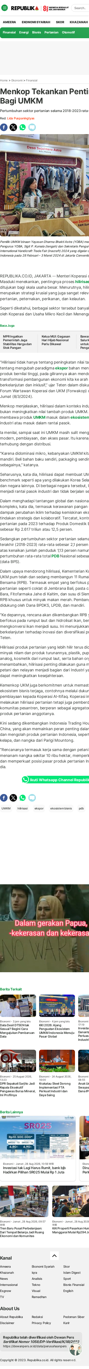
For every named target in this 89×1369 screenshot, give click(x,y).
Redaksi (37, 1317)
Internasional (8, 1285)
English (68, 1291)
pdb (81, 808)
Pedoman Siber (73, 1317)
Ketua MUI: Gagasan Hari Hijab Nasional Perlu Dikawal (56, 340)
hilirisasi (22, 808)
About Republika (11, 1317)
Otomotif (68, 32)
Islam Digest (71, 1272)
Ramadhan (39, 1297)
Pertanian (51, 32)
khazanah (79, 22)
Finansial (9, 32)
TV (2, 1297)
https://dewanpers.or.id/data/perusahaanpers (35, 1346)
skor (60, 22)
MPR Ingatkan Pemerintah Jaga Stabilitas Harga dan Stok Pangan (17, 342)
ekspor (61, 368)
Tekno (36, 1285)
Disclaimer (7, 1323)
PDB (55, 556)
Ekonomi (17, 80)
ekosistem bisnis (61, 808)
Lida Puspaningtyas (21, 118)
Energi (24, 32)
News (4, 1278)
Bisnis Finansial (73, 1285)
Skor (66, 1266)
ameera (9, 22)
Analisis (37, 1278)
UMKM (39, 417)
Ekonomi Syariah (36, 22)
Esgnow (5, 1291)
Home (4, 80)
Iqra (34, 1272)
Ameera (5, 1266)
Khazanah (7, 1272)
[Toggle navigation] (4, 7)
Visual (36, 1291)
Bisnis (36, 32)
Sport (67, 1278)
